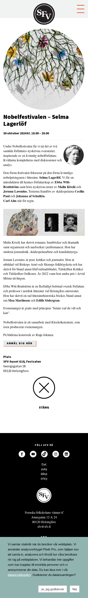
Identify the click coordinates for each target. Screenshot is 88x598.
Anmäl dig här (20, 343)
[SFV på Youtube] (33, 454)
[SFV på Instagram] (55, 454)
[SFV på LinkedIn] (66, 454)
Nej (74, 589)
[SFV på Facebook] (22, 454)
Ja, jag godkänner (52, 589)
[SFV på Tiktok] (44, 454)
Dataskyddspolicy (44, 465)
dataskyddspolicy (19, 575)
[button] (81, 9)
